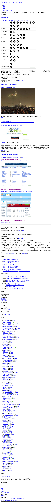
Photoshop (5, 449)
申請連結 (3, 491)
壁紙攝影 (5, 348)
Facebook (5, 431)
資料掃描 (5, 390)
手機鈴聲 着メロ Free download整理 (9, 154)
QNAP (4, 417)
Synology (5, 416)
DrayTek (5, 411)
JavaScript (5, 439)
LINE (4, 467)
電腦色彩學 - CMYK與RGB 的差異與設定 (16, 277)
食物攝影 (5, 353)
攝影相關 (5, 379)
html (4, 435)
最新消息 (2, 473)
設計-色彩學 (6, 374)
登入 (23, 80)
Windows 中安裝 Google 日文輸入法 (14, 288)
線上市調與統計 (7, 322)
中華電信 (5, 413)
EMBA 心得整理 (8, 392)
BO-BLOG (5, 424)
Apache (5, 421)
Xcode (4, 468)
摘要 (23, 253)
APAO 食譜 (6, 403)
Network (5, 432)
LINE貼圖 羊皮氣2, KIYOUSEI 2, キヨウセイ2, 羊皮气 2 (16, 271)
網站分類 (2, 317)
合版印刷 (5, 363)
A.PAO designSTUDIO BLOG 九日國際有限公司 (12, 2)
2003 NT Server (6, 458)
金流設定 (5, 420)
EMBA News (6, 393)
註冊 (19, 80)
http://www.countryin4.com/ (7, 222)
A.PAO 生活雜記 (8, 394)
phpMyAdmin (6, 422)
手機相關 (7, 464)
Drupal (4, 428)
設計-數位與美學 (7, 377)
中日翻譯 (5, 344)
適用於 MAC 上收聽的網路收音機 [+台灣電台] (17, 278)
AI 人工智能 (6, 445)
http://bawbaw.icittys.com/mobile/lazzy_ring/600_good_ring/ (13, 160)
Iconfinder (4, 142)
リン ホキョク (9, 309)
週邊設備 (5, 466)
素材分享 (5, 380)
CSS (4, 437)
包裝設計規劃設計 (7, 329)
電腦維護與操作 (4, 157)
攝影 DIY (5, 355)
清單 (26, 253)
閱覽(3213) (8, 87)
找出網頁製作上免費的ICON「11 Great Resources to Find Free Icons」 (17, 122)
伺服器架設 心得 (9, 415)
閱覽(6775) (15, 125)
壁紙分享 (5, 399)
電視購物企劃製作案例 (8, 337)
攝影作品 (5, 333)
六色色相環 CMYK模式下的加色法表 (15, 285)
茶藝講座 (5, 387)
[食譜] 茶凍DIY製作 (10, 286)
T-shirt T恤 (5, 342)
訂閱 (6, 476)
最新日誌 (2, 256)
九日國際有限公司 (20, 498)
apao (27, 20)
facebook (5, 442)
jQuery (4, 440)
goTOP (2, 1)
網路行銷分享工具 (7, 407)
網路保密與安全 (7, 410)
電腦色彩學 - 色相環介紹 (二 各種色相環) (15, 281)
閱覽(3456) (20, 20)
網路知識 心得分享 (9, 406)
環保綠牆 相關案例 (7, 360)
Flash (4, 441)
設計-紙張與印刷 (7, 375)
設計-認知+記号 (7, 371)
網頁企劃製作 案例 (7, 331)
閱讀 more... (3, 117)
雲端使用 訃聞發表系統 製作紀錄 (11, 261)
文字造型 (5, 382)
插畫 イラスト (6, 401)
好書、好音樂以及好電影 (9, 404)
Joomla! (5, 430)
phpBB (4, 425)
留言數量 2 (3, 299)
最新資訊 (3, 87)
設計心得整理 (4, 20)
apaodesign (6, 313)
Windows (5, 454)
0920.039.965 (7, 314)
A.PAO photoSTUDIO (8, 347)
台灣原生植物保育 (7, 358)
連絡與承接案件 (7, 324)
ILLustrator (5, 448)
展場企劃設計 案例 (7, 336)
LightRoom (5, 451)
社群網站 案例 (6, 334)
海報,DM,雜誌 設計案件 (8, 328)
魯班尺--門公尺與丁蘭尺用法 (13, 283)
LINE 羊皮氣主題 (7, 263)
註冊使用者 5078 (4, 300)
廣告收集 (5, 369)
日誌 (5, 492)
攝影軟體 (5, 350)
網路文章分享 (6, 398)
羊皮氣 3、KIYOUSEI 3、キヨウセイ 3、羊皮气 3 (15, 269)
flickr (4, 452)
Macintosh (5, 453)
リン (6, 311)
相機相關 (5, 459)
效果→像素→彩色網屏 (8, 264)
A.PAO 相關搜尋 (4, 482)
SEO (4, 409)
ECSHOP (5, 427)
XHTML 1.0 (3, 495)
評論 (8, 492)
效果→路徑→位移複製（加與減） (11, 267)
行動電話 (11, 157)
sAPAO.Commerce (7, 418)
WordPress (5, 426)
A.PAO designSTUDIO (10, 323)
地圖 (4, 388)
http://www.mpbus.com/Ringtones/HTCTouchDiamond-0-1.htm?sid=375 (16, 191)
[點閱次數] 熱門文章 (4, 273)
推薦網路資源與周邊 (8, 461)
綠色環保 (7, 356)
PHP (4, 436)
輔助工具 (5, 470)
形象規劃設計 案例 (7, 326)
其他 (1, 485)
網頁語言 (7, 434)
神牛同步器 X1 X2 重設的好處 (10, 259)
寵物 (4, 396)
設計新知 (10, 125)
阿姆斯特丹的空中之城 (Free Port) (9, 84)
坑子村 (6, 385)
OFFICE (5, 456)
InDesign (5, 457)
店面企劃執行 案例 (7, 339)
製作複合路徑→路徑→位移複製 (10, 266)
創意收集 (5, 368)
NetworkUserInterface (13, 20)
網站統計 (2, 291)
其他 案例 (5, 346)
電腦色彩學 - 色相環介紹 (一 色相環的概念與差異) (18, 280)
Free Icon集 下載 (4, 17)
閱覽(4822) (16, 157)
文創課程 (5, 365)
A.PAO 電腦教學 (7, 447)
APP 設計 (5, 341)
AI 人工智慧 (6, 384)
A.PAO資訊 (3, 305)
